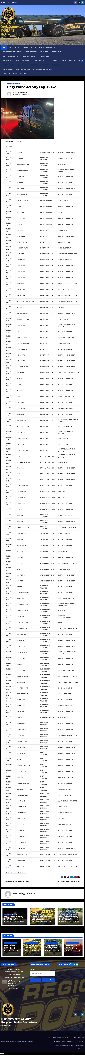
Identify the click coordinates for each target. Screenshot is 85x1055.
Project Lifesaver (68, 60)
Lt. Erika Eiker (19, 921)
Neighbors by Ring (79, 1041)
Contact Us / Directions (12, 52)
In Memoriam (44, 56)
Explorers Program (10, 56)
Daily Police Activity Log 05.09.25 (67, 881)
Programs (53, 60)
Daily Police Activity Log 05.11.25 (17, 881)
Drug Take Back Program (60, 1041)
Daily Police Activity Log (14, 83)
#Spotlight (27, 94)
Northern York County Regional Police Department (10, 30)
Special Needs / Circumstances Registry (33, 65)
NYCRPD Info (40, 60)
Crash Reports (31, 52)
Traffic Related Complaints (77, 1037)
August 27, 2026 (11, 950)
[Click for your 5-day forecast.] (4, 982)
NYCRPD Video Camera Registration (16, 69)
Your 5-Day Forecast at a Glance (14, 989)
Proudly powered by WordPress (9, 1041)
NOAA (18, 974)
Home (58, 1034)
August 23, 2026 (52, 950)
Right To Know (8, 65)
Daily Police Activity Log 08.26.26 (13, 918)
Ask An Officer (14, 47)
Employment (56, 52)
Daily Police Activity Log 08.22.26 (68, 918)
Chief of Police (29, 47)
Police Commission (46, 47)
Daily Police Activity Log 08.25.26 (41, 918)
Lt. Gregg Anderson (21, 92)
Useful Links (56, 65)
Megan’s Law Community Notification (17, 60)
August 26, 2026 (31, 950)
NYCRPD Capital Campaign (43, 69)
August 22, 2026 (73, 950)
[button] (79, 60)
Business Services (79, 1045)
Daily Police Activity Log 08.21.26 (71, 947)
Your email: (33, 969)
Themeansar (30, 1041)
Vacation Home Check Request (14, 73)
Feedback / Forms (28, 56)
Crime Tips (44, 52)
